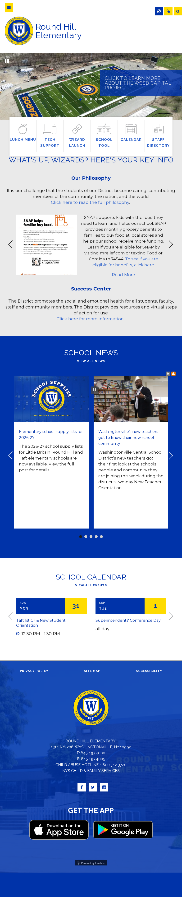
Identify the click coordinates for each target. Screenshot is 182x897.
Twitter (93, 787)
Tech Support (49, 143)
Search (178, 11)
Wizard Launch (77, 143)
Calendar (131, 140)
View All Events (91, 585)
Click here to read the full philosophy (90, 202)
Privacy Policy (34, 671)
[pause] (7, 61)
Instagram (104, 787)
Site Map (92, 671)
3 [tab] (91, 99)
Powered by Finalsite (91, 862)
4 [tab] (96, 99)
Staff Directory (158, 143)
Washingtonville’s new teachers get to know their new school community (128, 437)
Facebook (81, 787)
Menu (9, 7)
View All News (91, 361)
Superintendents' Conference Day (128, 620)
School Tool (104, 143)
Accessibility (149, 671)
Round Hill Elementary (59, 31)
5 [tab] (101, 99)
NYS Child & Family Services (91, 770)
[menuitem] (168, 11)
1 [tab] (80, 99)
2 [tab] (86, 99)
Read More (123, 274)
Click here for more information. (91, 319)
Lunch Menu (23, 140)
